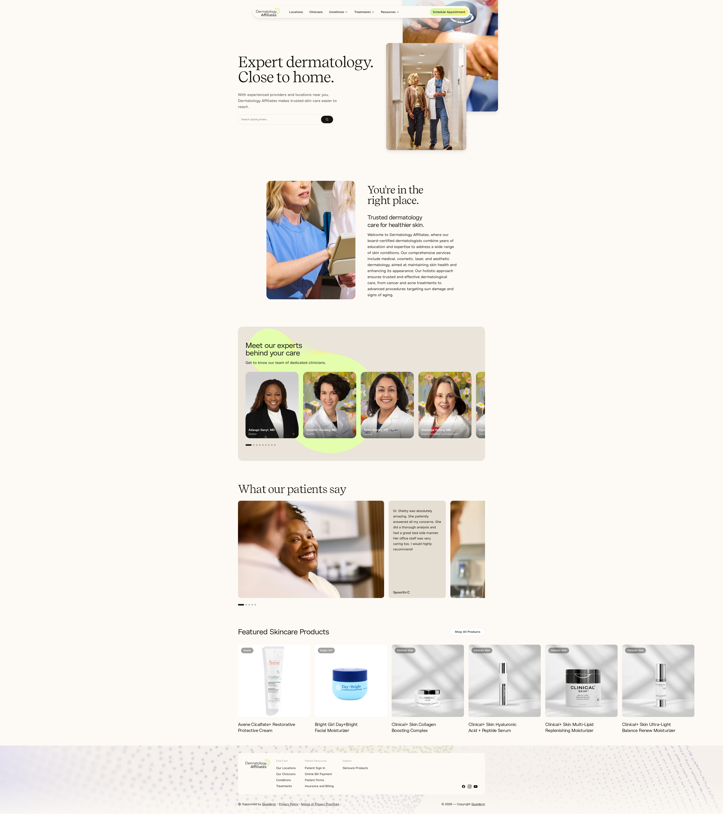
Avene (247, 650)
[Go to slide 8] (272, 445)
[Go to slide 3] (257, 445)
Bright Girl (326, 650)
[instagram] (469, 786)
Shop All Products (467, 632)
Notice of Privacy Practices (320, 804)
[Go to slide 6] (266, 445)
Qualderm (269, 804)
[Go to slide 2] (254, 445)
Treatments (362, 12)
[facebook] (463, 786)
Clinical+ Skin (405, 650)
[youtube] (475, 786)
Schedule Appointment (449, 12)
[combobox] (279, 119)
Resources (388, 12)
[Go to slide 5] (263, 445)
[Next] (472, 408)
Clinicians (316, 12)
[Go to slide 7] (269, 445)
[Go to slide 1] (249, 445)
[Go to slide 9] (275, 445)
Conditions (336, 12)
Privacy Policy (288, 804)
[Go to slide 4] (260, 445)
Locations (296, 12)
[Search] (327, 119)
